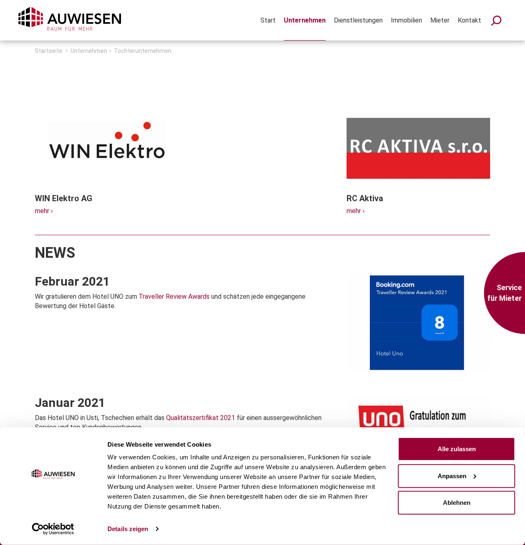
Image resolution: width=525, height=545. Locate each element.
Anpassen (452, 475)
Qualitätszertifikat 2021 (200, 418)
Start (268, 20)
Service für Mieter (504, 292)
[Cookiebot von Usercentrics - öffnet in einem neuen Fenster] (53, 529)
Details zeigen (127, 528)
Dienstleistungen (358, 20)
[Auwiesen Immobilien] (69, 19)
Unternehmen (305, 20)
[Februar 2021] (418, 328)
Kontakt (469, 20)
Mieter (440, 20)
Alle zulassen (457, 448)
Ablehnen (456, 502)
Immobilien (406, 20)
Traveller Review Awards (174, 296)
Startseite (48, 51)
